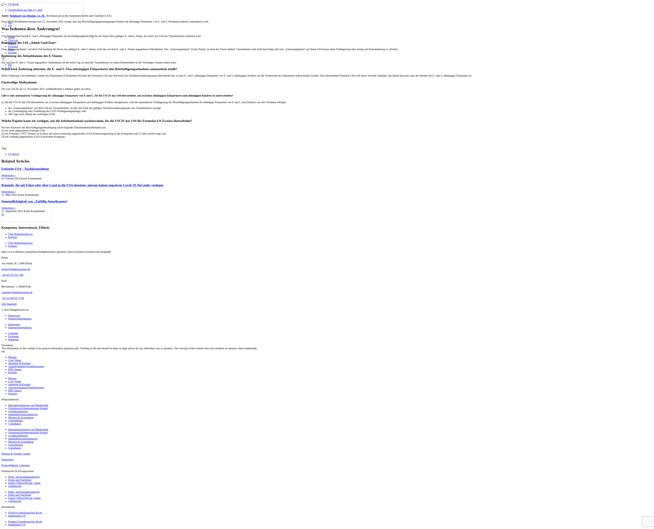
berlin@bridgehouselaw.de (15, 269)
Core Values (14, 360)
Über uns (13, 40)
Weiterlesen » (8, 175)
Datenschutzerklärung (20, 318)
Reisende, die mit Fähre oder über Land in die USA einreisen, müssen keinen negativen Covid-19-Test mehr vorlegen (82, 185)
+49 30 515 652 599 (12, 275)
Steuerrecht (7, 459)
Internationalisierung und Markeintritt (28, 405)
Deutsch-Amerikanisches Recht (25, 512)
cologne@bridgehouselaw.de (17, 292)
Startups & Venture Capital (15, 453)
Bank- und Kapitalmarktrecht (24, 476)
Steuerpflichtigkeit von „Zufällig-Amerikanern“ (34, 201)
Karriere (12, 237)
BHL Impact (15, 369)
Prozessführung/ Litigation (15, 465)
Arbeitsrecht (14, 486)
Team (11, 43)
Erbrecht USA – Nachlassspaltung (25, 169)
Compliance (14, 423)
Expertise (13, 46)
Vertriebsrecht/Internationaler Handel (28, 408)
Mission (12, 357)
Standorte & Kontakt (19, 363)
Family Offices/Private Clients (24, 483)
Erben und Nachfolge (19, 480)
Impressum (14, 315)
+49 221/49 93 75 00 (12, 298)
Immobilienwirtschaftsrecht (22, 414)
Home (11, 37)
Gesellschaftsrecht (18, 411)
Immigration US (17, 515)
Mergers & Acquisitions (21, 417)
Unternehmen (15, 420)
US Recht (13, 154)
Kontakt (12, 52)
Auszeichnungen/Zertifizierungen (26, 366)
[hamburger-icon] (2, 32)
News (11, 49)
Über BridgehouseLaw (20, 234)
